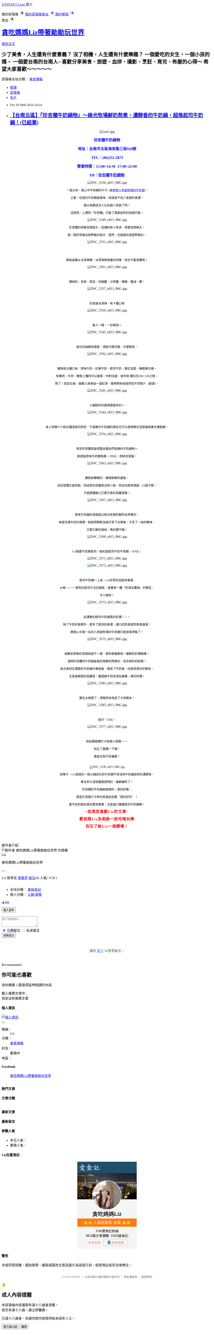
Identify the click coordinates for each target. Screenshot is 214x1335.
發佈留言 (8, 935)
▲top (5, 902)
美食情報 (36, 79)
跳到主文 (8, 44)
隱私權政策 (130, 1276)
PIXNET (75, 1276)
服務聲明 (146, 1276)
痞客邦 (23, 878)
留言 (32, 878)
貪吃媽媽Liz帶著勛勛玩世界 (43, 32)
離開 (24, 1326)
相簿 (13, 87)
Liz (4, 854)
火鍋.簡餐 (35, 894)
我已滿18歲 (10, 1326)
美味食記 (34, 889)
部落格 (15, 92)
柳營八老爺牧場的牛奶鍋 (129, 190)
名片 (13, 97)
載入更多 (8, 910)
